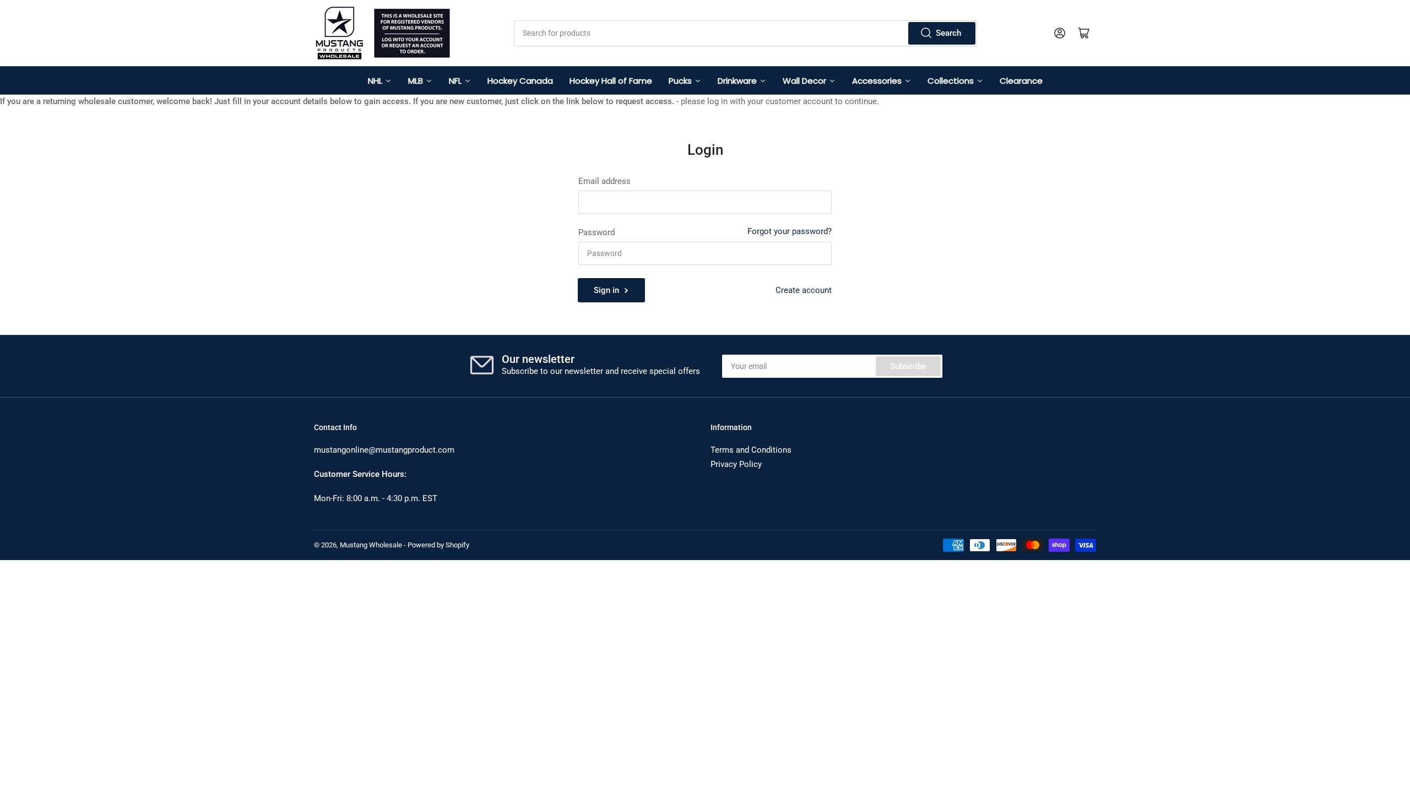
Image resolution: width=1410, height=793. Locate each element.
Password (596, 232)
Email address (604, 181)
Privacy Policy (736, 464)
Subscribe (908, 366)
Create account (804, 290)
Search (948, 33)
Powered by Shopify (438, 545)
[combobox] (745, 33)
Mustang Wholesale (371, 545)
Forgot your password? (789, 231)
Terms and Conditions (751, 450)
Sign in (606, 290)
